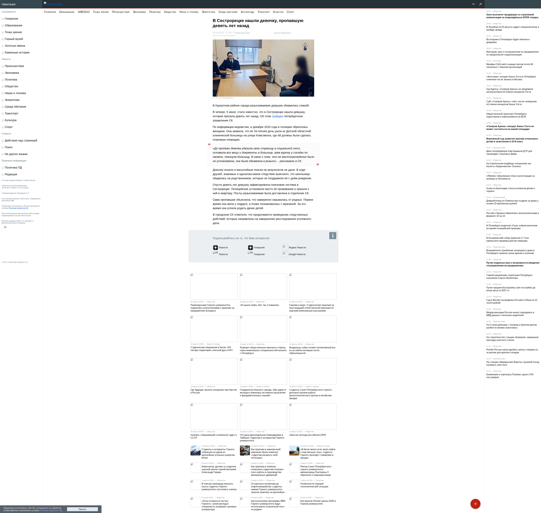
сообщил (277, 116)
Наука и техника (188, 11)
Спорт (290, 11)
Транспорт (264, 11)
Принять (82, 509)
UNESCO (84, 11)
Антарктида (247, 11)
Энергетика (208, 11)
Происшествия (120, 11)
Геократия (50, 11)
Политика (155, 11)
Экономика (139, 11)
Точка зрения (101, 11)
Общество (170, 11)
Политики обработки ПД (51, 510)
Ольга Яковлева (282, 32)
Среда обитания (228, 11)
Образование (66, 11)
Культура (278, 11)
